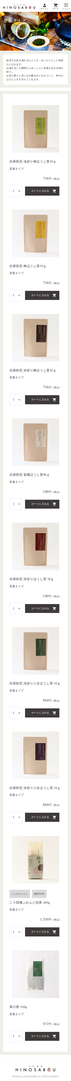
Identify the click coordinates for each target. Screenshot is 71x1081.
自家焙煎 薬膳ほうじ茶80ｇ (29, 474)
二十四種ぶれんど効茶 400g (29, 902)
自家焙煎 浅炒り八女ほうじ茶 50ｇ (35, 683)
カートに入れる (40, 190)
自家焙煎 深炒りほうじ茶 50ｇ (31, 579)
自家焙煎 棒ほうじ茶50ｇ (28, 266)
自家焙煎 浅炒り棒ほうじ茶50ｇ (32, 161)
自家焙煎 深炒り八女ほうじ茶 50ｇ (35, 788)
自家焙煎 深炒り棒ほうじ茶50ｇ (32, 370)
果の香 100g (18, 1007)
